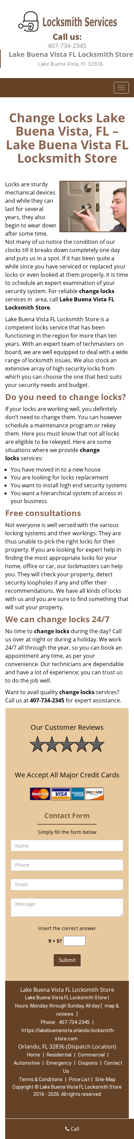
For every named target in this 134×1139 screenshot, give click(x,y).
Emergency (58, 1063)
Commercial (91, 1054)
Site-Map (105, 1079)
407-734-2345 (67, 45)
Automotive (27, 1063)
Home (33, 1054)
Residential (59, 1054)
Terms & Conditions (41, 1079)
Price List (79, 1079)
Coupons (88, 1063)
